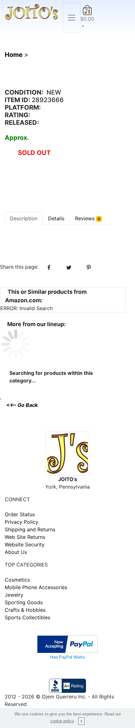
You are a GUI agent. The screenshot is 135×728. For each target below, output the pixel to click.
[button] (87, 18)
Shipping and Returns (30, 529)
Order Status (20, 514)
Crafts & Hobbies (25, 610)
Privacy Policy (21, 522)
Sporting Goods (24, 602)
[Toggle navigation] (71, 18)
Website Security (25, 544)
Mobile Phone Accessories (36, 587)
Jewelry (14, 595)
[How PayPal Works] (67, 643)
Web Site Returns (25, 537)
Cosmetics (17, 580)
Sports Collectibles (27, 617)
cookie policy (62, 721)
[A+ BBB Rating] (67, 685)
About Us (16, 552)
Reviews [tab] (87, 218)
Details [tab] (56, 218)
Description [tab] (23, 218)
